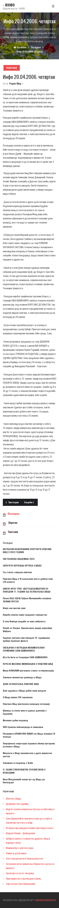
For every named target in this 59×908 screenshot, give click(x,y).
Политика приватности (45, 900)
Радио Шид (11, 67)
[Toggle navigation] (53, 6)
